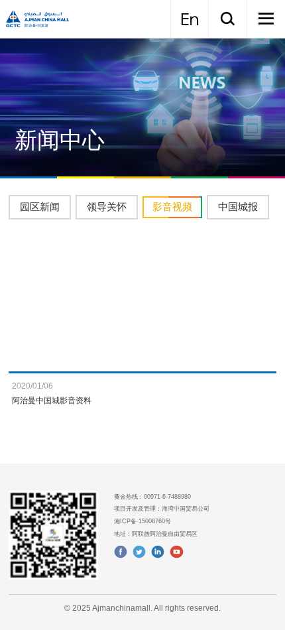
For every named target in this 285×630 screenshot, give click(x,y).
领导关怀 (107, 207)
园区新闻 (40, 207)
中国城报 (238, 207)
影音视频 (172, 207)
